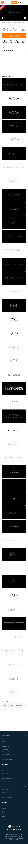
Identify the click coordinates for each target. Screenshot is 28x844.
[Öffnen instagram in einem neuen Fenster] (8, 828)
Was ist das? (15, 47)
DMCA (3, 770)
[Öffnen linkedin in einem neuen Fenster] (11, 828)
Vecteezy (4, 740)
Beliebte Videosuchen (7, 780)
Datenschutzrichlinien (19, 838)
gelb (4, 704)
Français (4, 816)
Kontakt (4, 791)
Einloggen (20, 2)
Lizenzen (4, 767)
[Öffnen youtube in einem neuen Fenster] (20, 828)
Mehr (3, 818)
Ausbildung (5, 748)
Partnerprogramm (6, 772)
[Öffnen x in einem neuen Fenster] (18, 828)
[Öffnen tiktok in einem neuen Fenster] (15, 828)
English (4, 805)
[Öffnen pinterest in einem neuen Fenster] (13, 828)
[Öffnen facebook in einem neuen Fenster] (6, 828)
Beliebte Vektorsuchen (7, 775)
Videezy (4, 743)
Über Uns (4, 794)
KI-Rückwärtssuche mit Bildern (9, 753)
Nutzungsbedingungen (8, 838)
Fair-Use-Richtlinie (13, 839)
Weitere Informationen (8, 50)
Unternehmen (5, 746)
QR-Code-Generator (7, 759)
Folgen (23, 30)
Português (4, 810)
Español (4, 808)
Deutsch (4, 813)
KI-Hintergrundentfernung (8, 756)
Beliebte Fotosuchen (7, 778)
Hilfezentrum (5, 789)
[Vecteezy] (2, 2)
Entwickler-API (5, 751)
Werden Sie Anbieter (7, 797)
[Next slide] (22, 704)
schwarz (11, 704)
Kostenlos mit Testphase (14, 35)
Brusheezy (4, 738)
